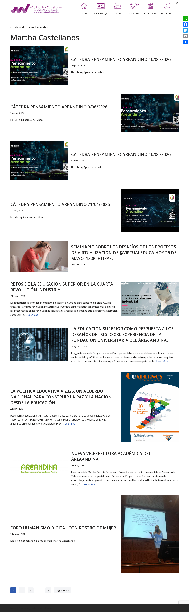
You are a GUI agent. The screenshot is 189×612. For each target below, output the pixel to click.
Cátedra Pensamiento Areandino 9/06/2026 (58, 107)
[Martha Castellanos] (36, 8)
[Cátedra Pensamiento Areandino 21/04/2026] (150, 210)
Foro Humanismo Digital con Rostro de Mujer (63, 528)
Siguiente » (62, 590)
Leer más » (34, 315)
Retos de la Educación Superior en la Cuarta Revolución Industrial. (61, 287)
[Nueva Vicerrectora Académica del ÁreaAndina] (39, 468)
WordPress (46, 608)
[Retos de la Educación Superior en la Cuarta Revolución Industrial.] (150, 298)
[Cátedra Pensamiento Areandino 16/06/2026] (39, 65)
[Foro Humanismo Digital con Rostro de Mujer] (150, 534)
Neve (13, 608)
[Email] (185, 36)
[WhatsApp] (185, 18)
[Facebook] (185, 24)
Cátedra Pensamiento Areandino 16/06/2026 (121, 59)
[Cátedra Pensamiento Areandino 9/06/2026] (150, 113)
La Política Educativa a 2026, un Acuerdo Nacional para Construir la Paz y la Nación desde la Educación (61, 396)
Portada (14, 27)
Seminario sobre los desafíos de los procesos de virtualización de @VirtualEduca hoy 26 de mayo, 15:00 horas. (123, 252)
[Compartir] (185, 42)
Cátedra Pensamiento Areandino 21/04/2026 (60, 204)
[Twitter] (185, 30)
